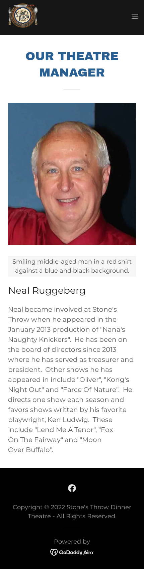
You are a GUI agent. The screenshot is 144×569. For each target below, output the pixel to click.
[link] (23, 16)
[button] (134, 16)
